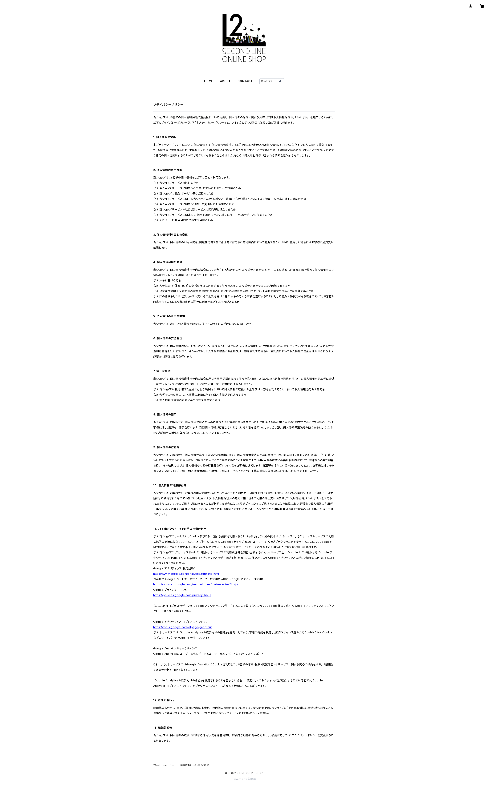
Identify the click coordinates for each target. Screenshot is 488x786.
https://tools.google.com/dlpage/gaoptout (182, 627)
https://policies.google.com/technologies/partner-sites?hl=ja (195, 584)
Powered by (240, 779)
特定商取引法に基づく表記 (194, 765)
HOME (208, 81)
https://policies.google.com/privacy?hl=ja (182, 595)
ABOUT (225, 81)
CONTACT (245, 81)
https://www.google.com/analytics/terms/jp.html (186, 573)
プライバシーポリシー (163, 765)
